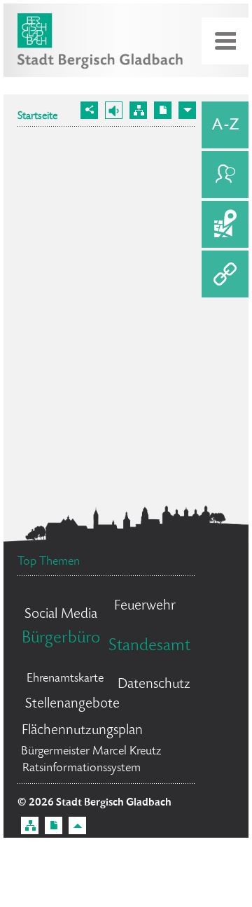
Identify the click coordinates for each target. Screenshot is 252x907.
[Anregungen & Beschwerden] (225, 174)
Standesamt (149, 646)
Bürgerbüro (61, 638)
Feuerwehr (145, 606)
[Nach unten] (187, 110)
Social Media (60, 614)
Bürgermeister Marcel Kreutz (91, 751)
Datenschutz (154, 684)
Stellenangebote (72, 704)
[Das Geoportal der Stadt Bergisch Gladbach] (225, 224)
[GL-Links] (225, 274)
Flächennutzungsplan (82, 731)
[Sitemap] (138, 110)
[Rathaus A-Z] (225, 124)
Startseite (37, 116)
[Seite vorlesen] (113, 110)
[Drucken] (163, 110)
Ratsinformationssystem (81, 768)
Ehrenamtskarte (65, 679)
